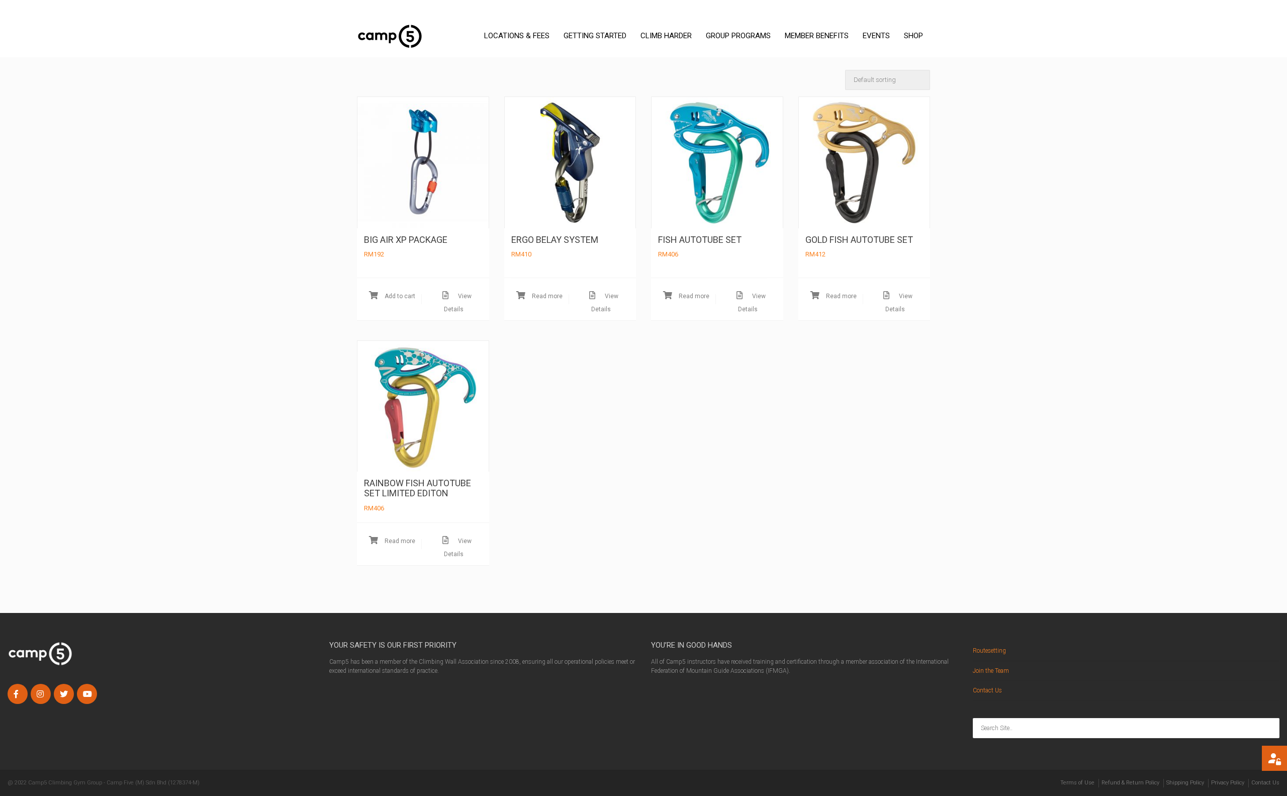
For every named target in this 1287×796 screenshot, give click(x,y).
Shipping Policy (1185, 782)
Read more (546, 296)
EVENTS (876, 35)
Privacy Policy (1227, 782)
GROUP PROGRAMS (738, 35)
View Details (458, 303)
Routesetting (989, 650)
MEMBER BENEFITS (817, 35)
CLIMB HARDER (666, 35)
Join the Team (991, 670)
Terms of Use (1077, 782)
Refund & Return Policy (1130, 782)
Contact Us (987, 690)
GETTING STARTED (595, 35)
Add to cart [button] (399, 296)
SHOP (913, 35)
